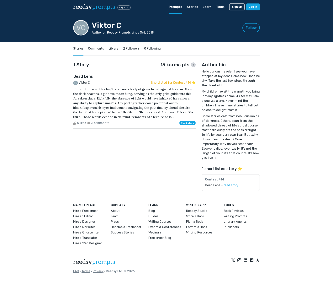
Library (113, 48)
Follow (251, 28)
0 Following (152, 48)
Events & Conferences (164, 227)
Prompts (175, 7)
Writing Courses (159, 221)
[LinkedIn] (245, 260)
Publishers (231, 227)
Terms (86, 271)
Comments (96, 48)
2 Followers (131, 48)
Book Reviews (234, 211)
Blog (151, 211)
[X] (233, 260)
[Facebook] (251, 260)
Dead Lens (83, 76)
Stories (192, 7)
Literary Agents (235, 221)
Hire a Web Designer (87, 243)
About (115, 211)
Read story (187, 123)
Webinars (154, 232)
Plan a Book (194, 221)
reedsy (94, 7)
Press (115, 221)
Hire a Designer (84, 221)
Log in (253, 6)
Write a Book (195, 216)
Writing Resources (199, 232)
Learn (207, 7)
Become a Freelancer (126, 227)
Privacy (98, 271)
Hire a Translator (85, 238)
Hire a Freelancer (85, 211)
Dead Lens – (221, 185)
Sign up (237, 6)
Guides (153, 216)
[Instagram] (239, 260)
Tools (220, 7)
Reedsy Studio (196, 211)
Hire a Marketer (84, 227)
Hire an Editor (83, 216)
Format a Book (196, 227)
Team (115, 216)
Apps (122, 7)
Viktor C (84, 82)
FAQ (76, 271)
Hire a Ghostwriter (86, 232)
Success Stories (122, 232)
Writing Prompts (235, 216)
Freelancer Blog (159, 238)
